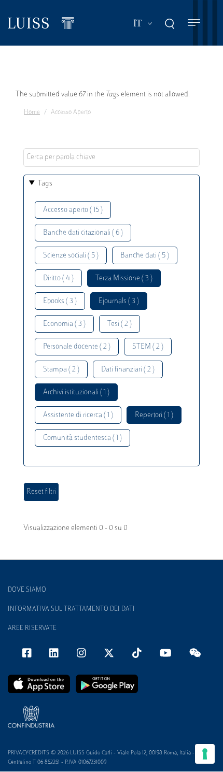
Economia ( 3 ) (64, 324)
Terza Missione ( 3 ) (123, 278)
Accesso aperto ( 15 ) (73, 210)
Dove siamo (27, 590)
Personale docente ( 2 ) (76, 347)
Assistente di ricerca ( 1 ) (78, 415)
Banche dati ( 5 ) (144, 256)
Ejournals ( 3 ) (119, 301)
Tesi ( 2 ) (119, 324)
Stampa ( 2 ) (61, 370)
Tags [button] (45, 184)
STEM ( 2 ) (147, 347)
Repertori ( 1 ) (154, 415)
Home (32, 112)
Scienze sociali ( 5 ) (71, 256)
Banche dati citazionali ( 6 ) (83, 233)
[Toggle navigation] (194, 23)
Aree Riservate (32, 628)
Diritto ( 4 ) (58, 278)
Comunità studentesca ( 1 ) (82, 438)
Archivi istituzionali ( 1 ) (76, 392)
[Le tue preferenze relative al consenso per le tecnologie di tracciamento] (205, 754)
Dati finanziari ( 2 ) (128, 370)
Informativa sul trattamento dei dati (71, 609)
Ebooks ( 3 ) (60, 301)
